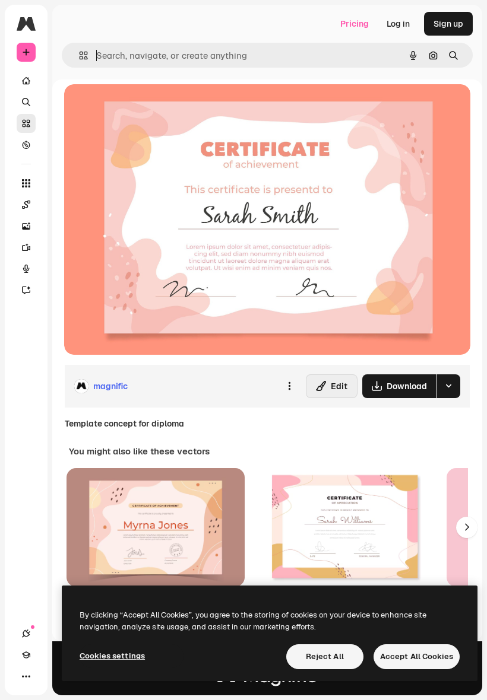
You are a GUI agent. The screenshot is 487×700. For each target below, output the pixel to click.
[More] (26, 676)
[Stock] (26, 123)
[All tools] (26, 183)
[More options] (289, 386)
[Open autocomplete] (78, 55)
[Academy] (26, 654)
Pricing (354, 23)
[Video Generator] (26, 247)
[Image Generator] (26, 226)
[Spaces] (26, 204)
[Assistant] (26, 290)
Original (140, 106)
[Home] (26, 80)
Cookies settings (112, 656)
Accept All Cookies (416, 656)
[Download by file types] (448, 386)
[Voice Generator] (26, 268)
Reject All (325, 656)
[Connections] (26, 633)
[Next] (466, 527)
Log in (398, 23)
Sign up (448, 23)
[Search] (26, 102)
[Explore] (26, 144)
